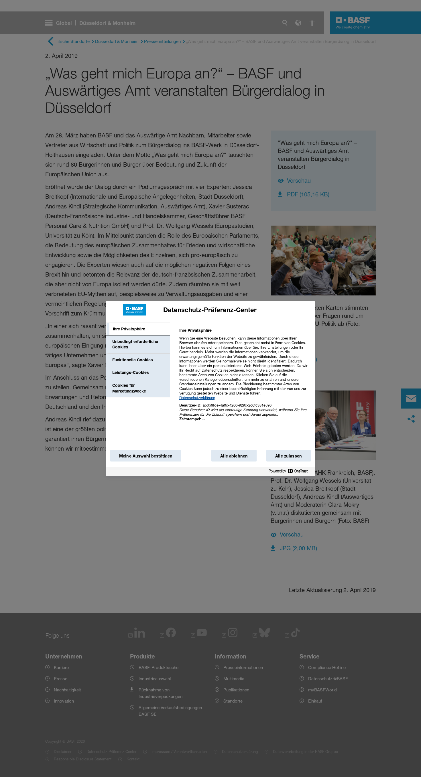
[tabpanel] (244, 378)
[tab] (138, 329)
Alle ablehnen (234, 455)
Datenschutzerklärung (197, 397)
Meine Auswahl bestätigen (145, 455)
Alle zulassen (288, 455)
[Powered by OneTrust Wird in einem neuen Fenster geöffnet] (290, 471)
